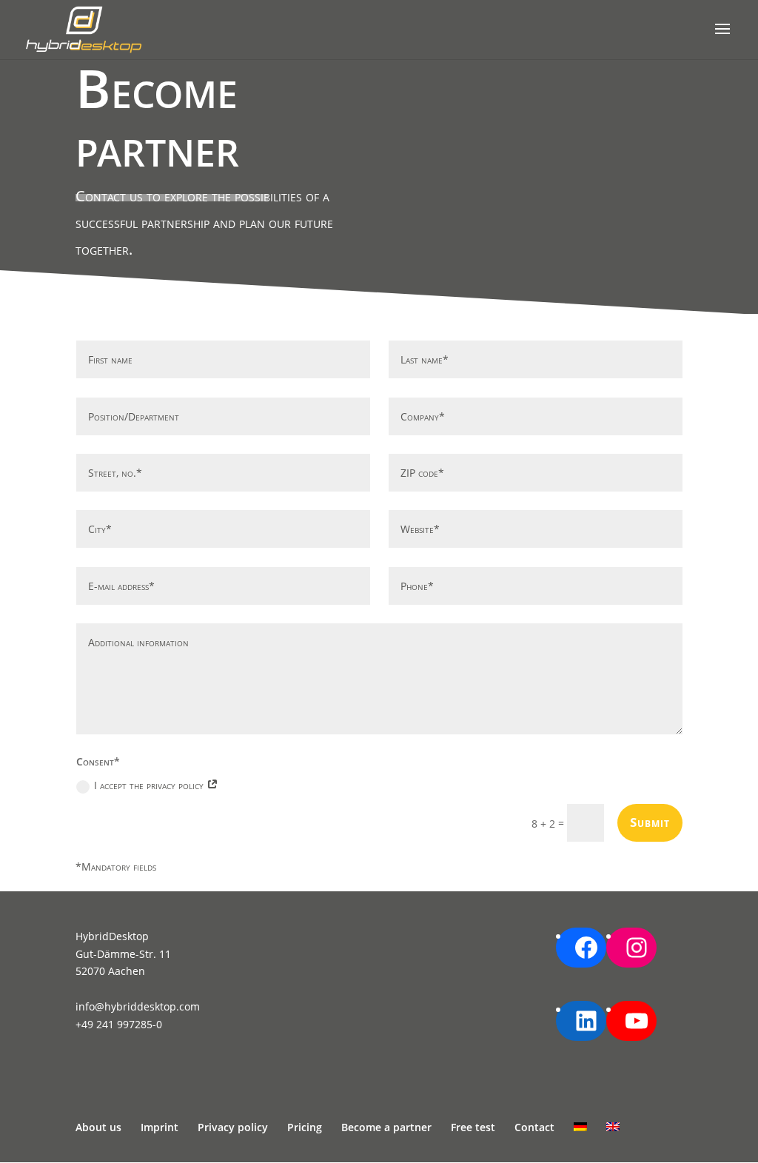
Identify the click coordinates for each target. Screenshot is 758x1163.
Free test (473, 1127)
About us (98, 1127)
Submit (650, 822)
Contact (534, 1127)
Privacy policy (233, 1127)
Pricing (304, 1127)
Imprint (159, 1127)
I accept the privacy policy (150, 785)
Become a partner (386, 1127)
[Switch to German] (580, 1126)
